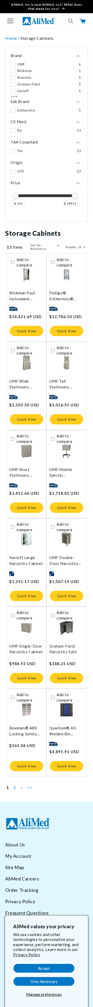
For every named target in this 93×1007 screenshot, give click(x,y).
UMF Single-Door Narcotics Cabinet (26, 649)
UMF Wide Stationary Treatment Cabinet (19, 384)
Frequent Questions (27, 913)
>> (29, 787)
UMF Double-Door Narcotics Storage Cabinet (64, 560)
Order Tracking (21, 890)
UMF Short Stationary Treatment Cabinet (19, 472)
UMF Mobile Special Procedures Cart (64, 472)
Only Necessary (44, 981)
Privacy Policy (26, 954)
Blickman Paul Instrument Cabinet (22, 296)
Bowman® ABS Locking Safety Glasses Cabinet (24, 731)
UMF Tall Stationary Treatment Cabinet (59, 384)
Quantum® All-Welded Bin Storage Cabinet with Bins (64, 731)
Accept (44, 968)
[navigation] (46, 134)
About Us (15, 844)
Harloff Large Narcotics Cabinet (26, 560)
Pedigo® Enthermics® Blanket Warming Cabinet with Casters (65, 296)
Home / (12, 38)
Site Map (14, 867)
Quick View (26, 331)
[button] (10, 21)
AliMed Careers (22, 879)
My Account (18, 856)
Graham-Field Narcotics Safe (63, 649)
